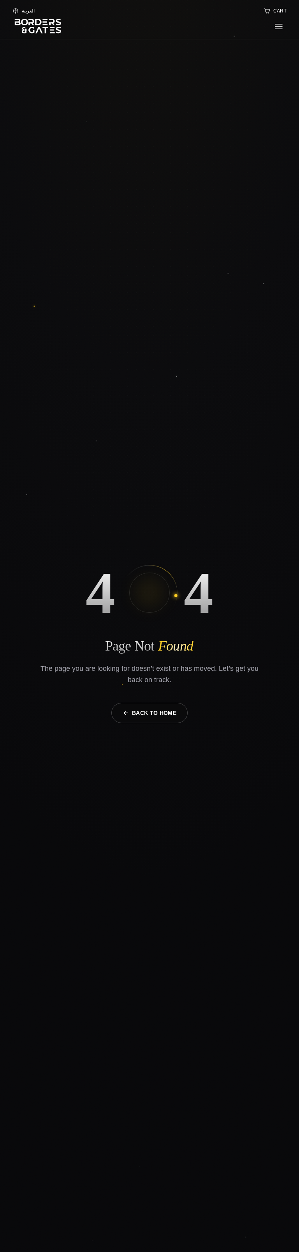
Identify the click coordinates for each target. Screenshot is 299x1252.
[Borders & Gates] (37, 26)
